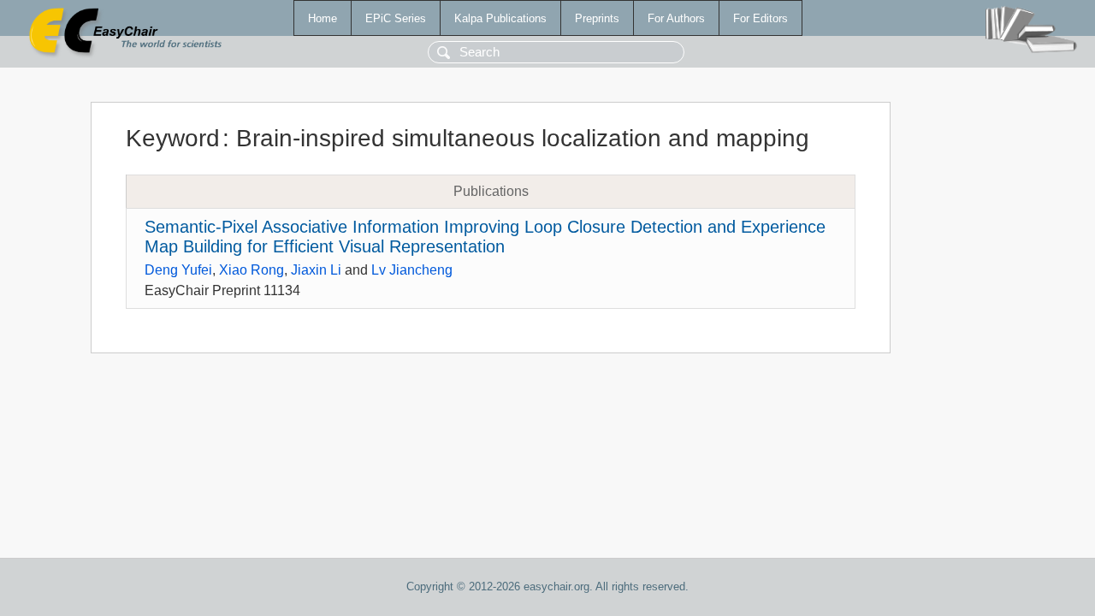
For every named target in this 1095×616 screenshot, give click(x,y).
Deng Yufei (178, 270)
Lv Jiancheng (412, 270)
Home (322, 18)
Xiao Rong (251, 270)
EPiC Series (395, 18)
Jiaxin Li (316, 270)
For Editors (760, 18)
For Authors (676, 18)
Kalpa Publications (500, 18)
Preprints (597, 18)
